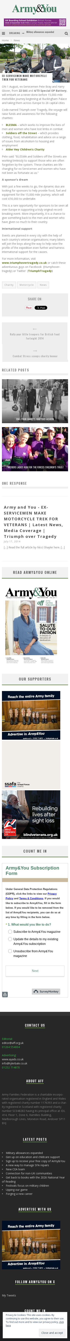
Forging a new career (19, 1194)
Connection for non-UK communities (29, 1173)
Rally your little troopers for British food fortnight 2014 (35, 336)
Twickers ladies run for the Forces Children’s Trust (35, 467)
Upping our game (17, 1190)
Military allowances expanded (24, 1153)
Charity (9, 285)
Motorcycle (27, 285)
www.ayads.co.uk (13, 1059)
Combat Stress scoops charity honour (35, 356)
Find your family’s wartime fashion (35, 419)
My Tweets (9, 1295)
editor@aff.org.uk (13, 1043)
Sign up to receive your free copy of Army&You (35, 1161)
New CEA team (15, 1169)
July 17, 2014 (12, 541)
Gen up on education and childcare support (46, 33)
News (43, 285)
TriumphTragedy (40, 271)
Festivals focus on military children (27, 1185)
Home (5, 40)
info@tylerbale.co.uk (14, 1063)
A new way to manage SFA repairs (27, 1165)
